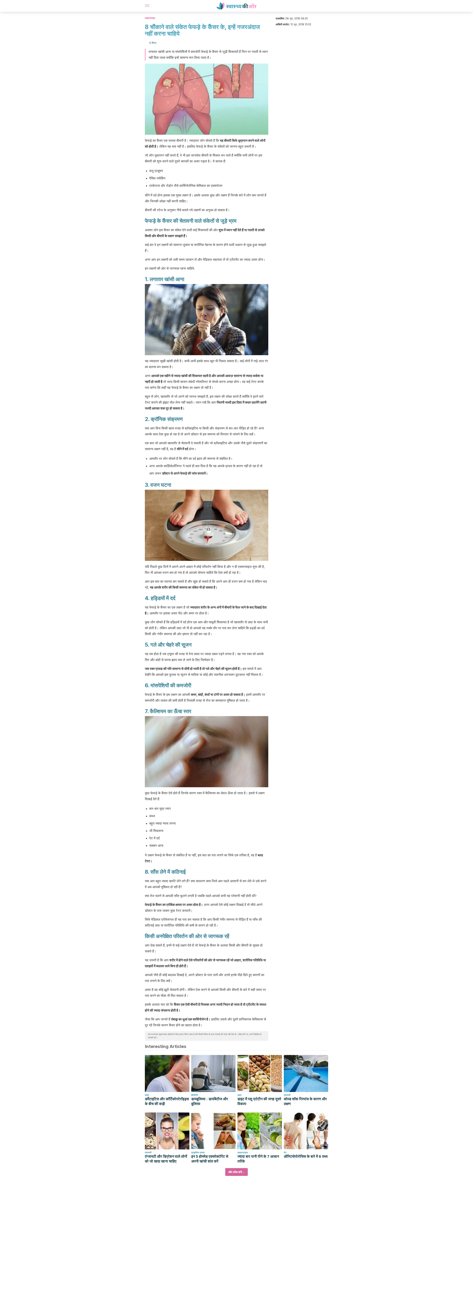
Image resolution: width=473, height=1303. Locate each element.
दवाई (147, 1095)
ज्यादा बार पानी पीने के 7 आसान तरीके (258, 1158)
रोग (285, 1152)
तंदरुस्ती (287, 1095)
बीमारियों (194, 1095)
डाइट (239, 1095)
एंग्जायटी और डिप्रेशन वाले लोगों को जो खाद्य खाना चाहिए (166, 1158)
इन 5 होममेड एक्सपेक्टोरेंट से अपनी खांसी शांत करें (209, 1158)
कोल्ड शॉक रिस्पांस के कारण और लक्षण (305, 1101)
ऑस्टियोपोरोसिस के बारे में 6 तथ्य (306, 1156)
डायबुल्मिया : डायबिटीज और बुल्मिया (209, 1101)
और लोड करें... (236, 1172)
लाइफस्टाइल (150, 18)
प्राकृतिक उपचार (198, 1152)
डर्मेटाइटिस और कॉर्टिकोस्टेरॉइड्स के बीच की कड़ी (167, 1101)
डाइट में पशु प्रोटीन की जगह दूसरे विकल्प (259, 1101)
